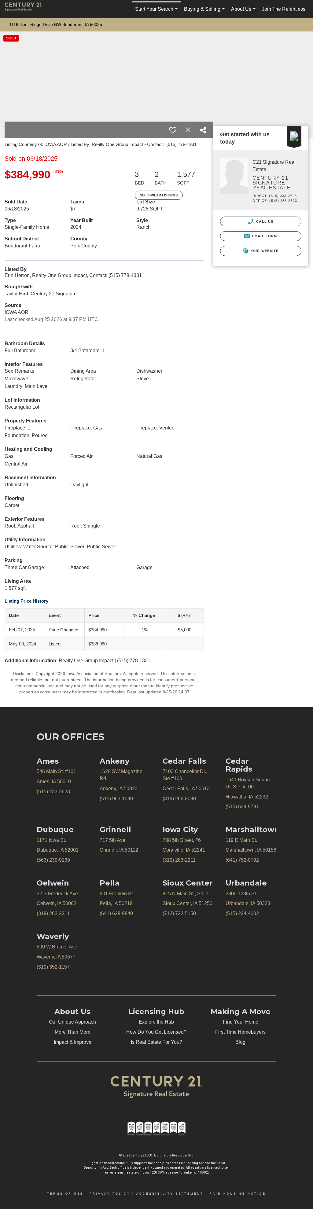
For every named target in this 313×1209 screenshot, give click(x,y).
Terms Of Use (65, 1193)
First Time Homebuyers (240, 1032)
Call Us (264, 221)
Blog (240, 1042)
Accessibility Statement (170, 1193)
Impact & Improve (72, 1042)
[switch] (172, 130)
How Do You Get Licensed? (156, 1032)
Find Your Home (240, 1022)
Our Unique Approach (72, 1022)
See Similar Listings (159, 195)
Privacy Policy (110, 1193)
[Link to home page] (27, 9)
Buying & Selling (205, 12)
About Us (244, 12)
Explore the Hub (156, 1022)
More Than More (72, 1032)
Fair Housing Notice (238, 1193)
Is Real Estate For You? (156, 1042)
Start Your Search (157, 12)
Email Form (264, 236)
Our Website (264, 251)
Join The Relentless (283, 9)
